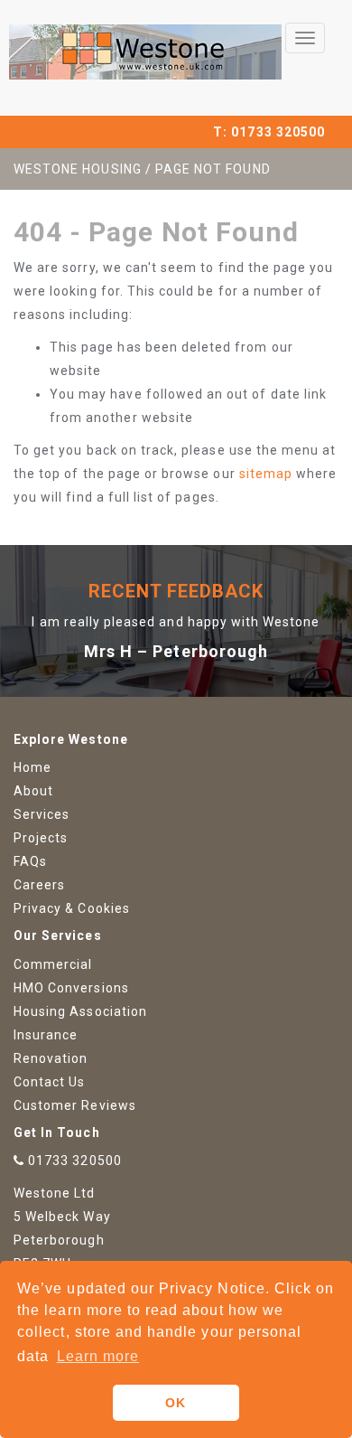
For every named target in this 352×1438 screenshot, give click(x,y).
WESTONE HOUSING (78, 169)
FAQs (30, 861)
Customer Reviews (75, 1105)
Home (32, 767)
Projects (41, 838)
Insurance (46, 1035)
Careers (39, 885)
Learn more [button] (98, 1356)
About (33, 791)
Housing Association (80, 1011)
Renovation (51, 1058)
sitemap (265, 473)
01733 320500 (278, 132)
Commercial (53, 964)
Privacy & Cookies (72, 908)
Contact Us (50, 1082)
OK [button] (175, 1403)
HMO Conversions (71, 988)
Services (41, 814)
